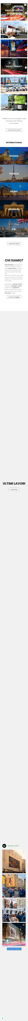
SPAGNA (14, 156)
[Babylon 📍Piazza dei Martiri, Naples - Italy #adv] (14, 886)
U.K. (14, 229)
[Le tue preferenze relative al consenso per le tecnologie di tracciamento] (2, 1018)
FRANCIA (14, 173)
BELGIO (14, 191)
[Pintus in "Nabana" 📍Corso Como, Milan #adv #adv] (14, 861)
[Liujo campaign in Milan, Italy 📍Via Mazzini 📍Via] (14, 934)
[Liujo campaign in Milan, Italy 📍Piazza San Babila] (14, 910)
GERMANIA (14, 209)
